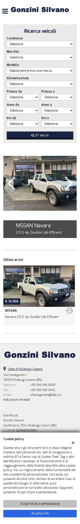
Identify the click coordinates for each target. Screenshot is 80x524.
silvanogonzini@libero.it (45, 395)
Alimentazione (17, 78)
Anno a (46, 105)
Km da (11, 118)
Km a (45, 118)
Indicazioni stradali (16, 400)
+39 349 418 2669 (42, 385)
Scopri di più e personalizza (40, 504)
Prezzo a (48, 91)
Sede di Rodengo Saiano (25, 369)
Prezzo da (14, 91)
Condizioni (15, 38)
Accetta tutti (40, 513)
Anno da (13, 105)
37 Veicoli (41, 135)
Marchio (13, 52)
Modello (13, 65)
